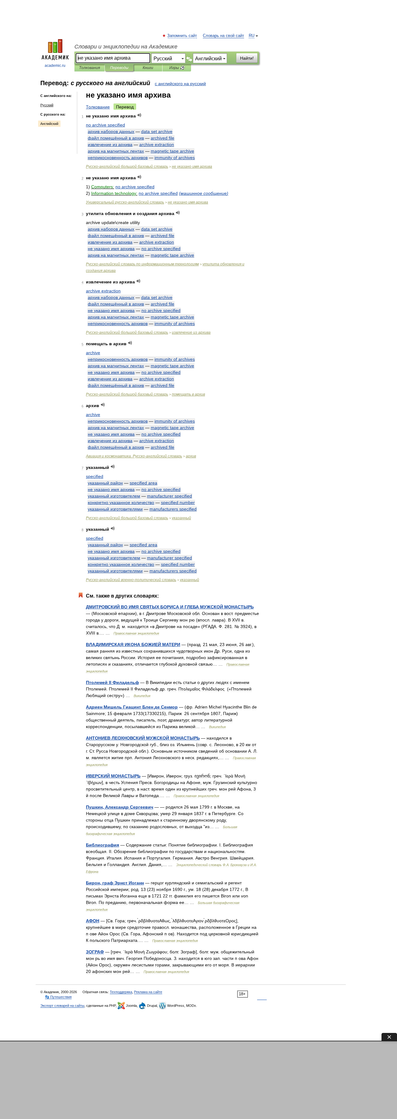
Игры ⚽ (177, 68)
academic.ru (55, 65)
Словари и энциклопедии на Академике (125, 47)
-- (131, 580)
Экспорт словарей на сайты (62, 1005)
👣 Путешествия (58, 997)
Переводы (119, 68)
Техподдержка (121, 992)
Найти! (247, 58)
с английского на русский (180, 83)
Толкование (98, 106)
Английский (49, 124)
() (203, 193)
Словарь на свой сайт (223, 36)
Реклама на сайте (148, 992)
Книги (148, 68)
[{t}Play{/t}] (139, 115)
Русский (46, 105)
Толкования (89, 68)
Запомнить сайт (182, 36)
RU (251, 36)
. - (134, 456)
